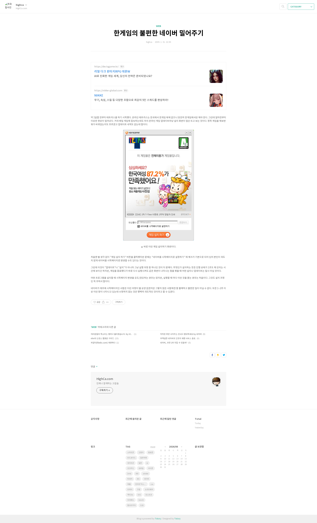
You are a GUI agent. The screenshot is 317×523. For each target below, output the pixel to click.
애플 (129, 484)
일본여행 (143, 458)
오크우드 (130, 468)
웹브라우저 (131, 505)
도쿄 (141, 505)
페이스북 (212, 355)
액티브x (130, 495)
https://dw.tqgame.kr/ (106, 66)
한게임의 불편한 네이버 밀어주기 (159, 33)
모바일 (141, 468)
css (152, 484)
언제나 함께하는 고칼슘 (107, 383)
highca (20, 5)
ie (147, 463)
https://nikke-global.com (108, 90)
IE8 (137, 474)
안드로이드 (131, 458)
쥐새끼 (129, 479)
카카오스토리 (218, 355)
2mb (129, 474)
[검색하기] (283, 7)
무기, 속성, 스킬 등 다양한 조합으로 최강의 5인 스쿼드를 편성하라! (131, 100)
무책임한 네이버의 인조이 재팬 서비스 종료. (178, 338)
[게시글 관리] (107, 302)
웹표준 (150, 452)
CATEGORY (296, 7)
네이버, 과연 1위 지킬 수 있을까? (173, 343)
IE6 (138, 479)
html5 (141, 500)
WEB (158, 26)
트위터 (223, 355)
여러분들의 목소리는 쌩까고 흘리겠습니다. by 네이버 (112, 334)
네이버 (146, 479)
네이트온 (130, 463)
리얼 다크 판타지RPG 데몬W (112, 71)
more (152, 447)
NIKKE (98, 95)
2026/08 (173, 446)
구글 (138, 489)
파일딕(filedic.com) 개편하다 (103, 343)
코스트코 (148, 495)
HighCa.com (104, 379)
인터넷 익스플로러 (141, 484)
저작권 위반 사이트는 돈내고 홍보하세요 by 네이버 (181, 334)
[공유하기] (103, 302)
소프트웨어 (149, 489)
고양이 (141, 452)
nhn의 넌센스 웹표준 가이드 (102, 338)
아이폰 (150, 468)
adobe (145, 474)
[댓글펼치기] (96, 366)
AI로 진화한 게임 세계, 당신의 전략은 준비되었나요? (123, 76)
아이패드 (130, 500)
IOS (139, 495)
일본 (140, 463)
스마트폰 (130, 452)
